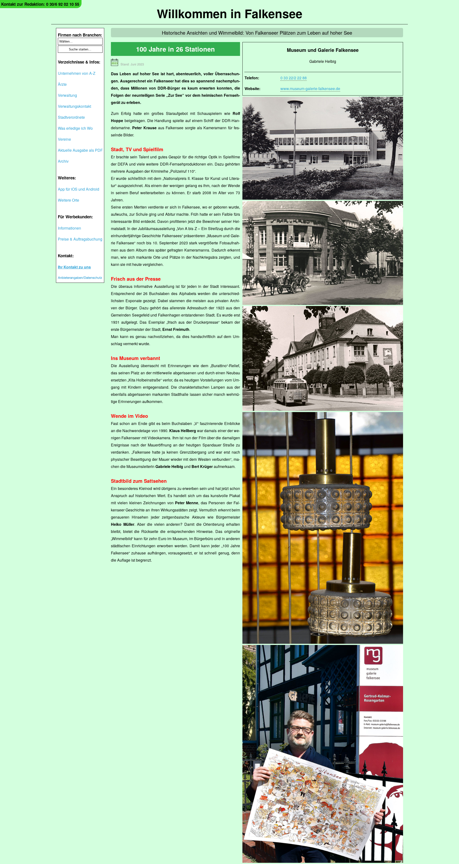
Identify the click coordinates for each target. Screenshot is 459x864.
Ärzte (62, 84)
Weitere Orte (68, 200)
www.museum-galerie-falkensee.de (310, 88)
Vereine (64, 139)
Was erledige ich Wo (75, 128)
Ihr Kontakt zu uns (74, 267)
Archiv (63, 161)
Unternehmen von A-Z (76, 73)
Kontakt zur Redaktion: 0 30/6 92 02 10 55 (40, 4)
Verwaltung (67, 95)
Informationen (69, 228)
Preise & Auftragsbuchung (80, 239)
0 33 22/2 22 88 (293, 77)
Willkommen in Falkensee (229, 13)
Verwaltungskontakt (74, 106)
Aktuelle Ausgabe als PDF (80, 150)
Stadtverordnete (71, 117)
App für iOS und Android (78, 189)
